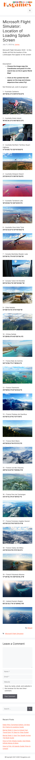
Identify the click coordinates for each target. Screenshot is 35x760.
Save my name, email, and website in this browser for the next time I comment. (18, 688)
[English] (16, 2)
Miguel (30, 628)
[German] (20, 2)
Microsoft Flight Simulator (14, 634)
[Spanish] (31, 2)
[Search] (29, 709)
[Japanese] (25, 2)
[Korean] (27, 2)
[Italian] (22, 2)
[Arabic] (14, 2)
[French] (18, 2)
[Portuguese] (29, 2)
